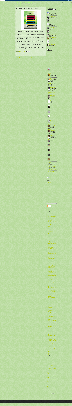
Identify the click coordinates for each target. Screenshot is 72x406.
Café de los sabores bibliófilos (50, 365)
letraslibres (48, 376)
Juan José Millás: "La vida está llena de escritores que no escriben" (52, 88)
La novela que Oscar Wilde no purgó (52, 34)
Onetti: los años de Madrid (50, 270)
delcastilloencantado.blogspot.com (51, 366)
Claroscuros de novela (50, 352)
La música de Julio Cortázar (50, 314)
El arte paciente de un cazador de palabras (52, 274)
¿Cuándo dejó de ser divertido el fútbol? (51, 268)
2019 (48, 210)
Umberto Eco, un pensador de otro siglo (51, 290)
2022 (48, 208)
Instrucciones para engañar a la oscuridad (52, 309)
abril (48, 354)
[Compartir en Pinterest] (29, 51)
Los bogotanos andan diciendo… (51, 247)
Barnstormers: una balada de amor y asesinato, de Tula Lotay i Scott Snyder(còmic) (53, 68)
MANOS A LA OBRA (49, 129)
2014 (48, 358)
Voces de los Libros (49, 124)
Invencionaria (49, 139)
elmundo (48, 382)
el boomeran (48, 385)
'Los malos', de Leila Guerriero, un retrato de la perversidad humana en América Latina (52, 130)
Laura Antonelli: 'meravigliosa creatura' (51, 249)
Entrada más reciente (18, 57)
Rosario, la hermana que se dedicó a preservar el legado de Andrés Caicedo (52, 79)
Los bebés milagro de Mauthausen (51, 267)
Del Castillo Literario (25, 2)
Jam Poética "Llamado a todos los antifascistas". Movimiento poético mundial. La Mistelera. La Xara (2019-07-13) (52, 93)
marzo (48, 355)
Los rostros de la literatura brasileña (52, 37)
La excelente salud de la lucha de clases (51, 316)
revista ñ (48, 373)
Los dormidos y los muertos (52, 95)
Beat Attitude (49, 311)
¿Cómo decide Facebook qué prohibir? (52, 23)
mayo (48, 353)
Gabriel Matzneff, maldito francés (51, 271)
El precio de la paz (51, 120)
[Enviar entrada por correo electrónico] (26, 51)
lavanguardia (48, 377)
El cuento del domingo (52, 135)
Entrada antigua (44, 57)
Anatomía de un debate (50, 310)
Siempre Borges (49, 242)
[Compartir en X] (28, 51)
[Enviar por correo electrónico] (27, 51)
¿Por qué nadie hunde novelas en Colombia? (52, 221)
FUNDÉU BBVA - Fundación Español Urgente (52, 169)
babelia (47, 386)
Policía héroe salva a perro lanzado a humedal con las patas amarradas (52, 149)
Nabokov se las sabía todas (50, 219)
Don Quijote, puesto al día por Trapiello (51, 339)
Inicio (31, 57)
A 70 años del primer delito (50, 289)
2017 (48, 211)
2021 (48, 209)
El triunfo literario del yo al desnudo (51, 248)
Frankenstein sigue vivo (50, 222)
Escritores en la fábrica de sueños (53, 105)
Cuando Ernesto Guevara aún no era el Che (51, 266)
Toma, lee (48, 143)
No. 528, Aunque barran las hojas (50, 83)
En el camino (49, 315)
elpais (47, 381)
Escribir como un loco (50, 73)
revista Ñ (48, 372)
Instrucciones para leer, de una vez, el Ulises (52, 265)
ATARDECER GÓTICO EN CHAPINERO (51, 162)
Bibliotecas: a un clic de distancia (51, 215)
